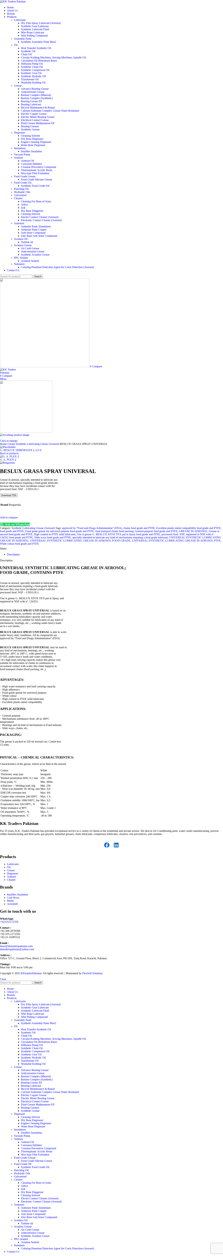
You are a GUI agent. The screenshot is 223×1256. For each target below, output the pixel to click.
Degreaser (19, 132)
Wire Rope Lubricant (32, 32)
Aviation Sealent (30, 260)
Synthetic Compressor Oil (35, 69)
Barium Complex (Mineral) (36, 95)
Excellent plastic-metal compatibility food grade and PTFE (188, 528)
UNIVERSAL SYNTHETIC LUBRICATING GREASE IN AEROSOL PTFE (176, 540)
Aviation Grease (23, 245)
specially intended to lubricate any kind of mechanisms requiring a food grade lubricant (120, 537)
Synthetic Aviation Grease (35, 254)
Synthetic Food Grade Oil (35, 185)
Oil (15, 44)
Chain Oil (26, 54)
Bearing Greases (30, 126)
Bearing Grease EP (31, 101)
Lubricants (20, 19)
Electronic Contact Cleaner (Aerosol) (41, 220)
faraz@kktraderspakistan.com (16, 946)
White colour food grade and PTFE (19, 543)
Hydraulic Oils (22, 192)
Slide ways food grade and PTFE (52, 537)
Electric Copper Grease (34, 113)
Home (3, 443)
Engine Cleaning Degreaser (36, 141)
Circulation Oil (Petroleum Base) (39, 60)
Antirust (18, 157)
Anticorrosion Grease (32, 91)
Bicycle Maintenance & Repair (38, 107)
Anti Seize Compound (33, 232)
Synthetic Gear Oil (31, 73)
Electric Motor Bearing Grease (38, 116)
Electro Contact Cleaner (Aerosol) (39, 217)
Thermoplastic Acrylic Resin (36, 170)
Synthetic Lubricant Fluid (35, 29)
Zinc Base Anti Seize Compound (39, 235)
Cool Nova (13, 897)
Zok (23, 207)
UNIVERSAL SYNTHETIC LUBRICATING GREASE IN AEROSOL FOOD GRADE (80, 540)
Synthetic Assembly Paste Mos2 (38, 41)
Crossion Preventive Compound (38, 166)
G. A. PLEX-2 (8, 459)
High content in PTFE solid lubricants (54, 534)
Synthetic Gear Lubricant (35, 26)
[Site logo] (13, 1)
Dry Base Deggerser (32, 210)
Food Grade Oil (22, 182)
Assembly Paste (22, 38)
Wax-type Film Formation (35, 173)
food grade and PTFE (12, 531)
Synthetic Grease (30, 129)
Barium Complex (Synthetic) (37, 98)
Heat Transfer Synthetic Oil (36, 48)
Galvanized (20, 195)
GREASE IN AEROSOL (193, 531)
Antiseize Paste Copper (34, 229)
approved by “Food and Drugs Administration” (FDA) (92, 528)
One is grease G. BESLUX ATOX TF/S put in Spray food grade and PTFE (118, 534)
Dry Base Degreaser (32, 138)
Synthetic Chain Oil (32, 66)
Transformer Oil (30, 79)
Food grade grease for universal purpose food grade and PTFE (59, 531)
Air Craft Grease (30, 248)
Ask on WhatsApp (17, 524)
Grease (18, 85)
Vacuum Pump (22, 154)
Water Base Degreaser (33, 145)
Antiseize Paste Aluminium (36, 226)
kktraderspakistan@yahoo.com (17, 949)
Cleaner (18, 198)
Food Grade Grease (25, 176)
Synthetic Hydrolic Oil (33, 76)
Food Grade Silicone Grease (36, 179)
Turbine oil (27, 242)
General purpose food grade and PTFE (156, 531)
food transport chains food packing (114, 531)
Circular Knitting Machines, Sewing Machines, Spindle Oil (53, 57)
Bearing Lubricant (31, 104)
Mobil (10, 900)
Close (3, 979)
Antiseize (19, 223)
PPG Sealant (21, 257)
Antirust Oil (27, 160)
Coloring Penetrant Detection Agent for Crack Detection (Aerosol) (57, 267)
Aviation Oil (21, 238)
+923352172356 (9, 921)
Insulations (20, 148)
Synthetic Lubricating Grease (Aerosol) (38, 443)
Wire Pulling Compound (34, 35)
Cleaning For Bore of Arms (36, 201)
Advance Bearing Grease (35, 88)
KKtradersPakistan (31, 973)
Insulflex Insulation (31, 151)
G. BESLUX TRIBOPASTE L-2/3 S (20, 450)
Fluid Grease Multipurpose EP (37, 123)
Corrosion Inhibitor (31, 163)
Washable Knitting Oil (33, 82)
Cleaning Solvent (30, 135)
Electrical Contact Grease (35, 120)
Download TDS (8, 495)
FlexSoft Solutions (92, 973)
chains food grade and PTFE (139, 528)
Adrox (24, 204)
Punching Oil (21, 188)
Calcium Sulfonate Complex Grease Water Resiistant (50, 110)
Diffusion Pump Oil (32, 63)
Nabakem (19, 263)
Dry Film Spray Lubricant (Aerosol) (41, 23)
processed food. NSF (173, 534)
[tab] (13, 554)
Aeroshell (12, 903)
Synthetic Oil (28, 51)
